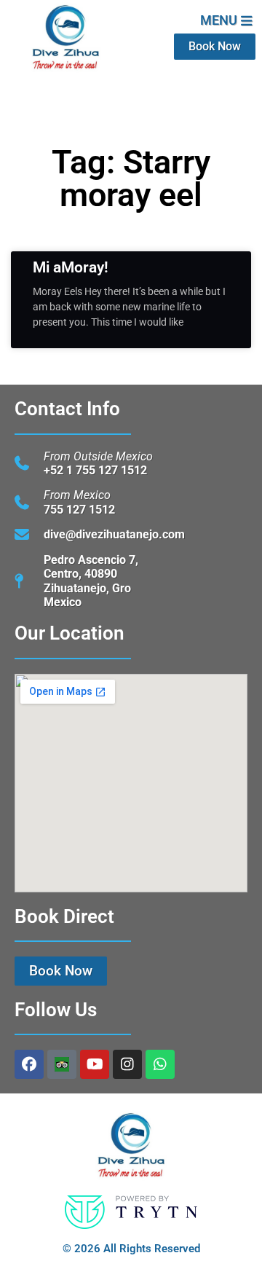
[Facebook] (29, 1064)
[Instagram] (127, 1064)
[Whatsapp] (160, 1064)
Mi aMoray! (70, 267)
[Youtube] (94, 1064)
